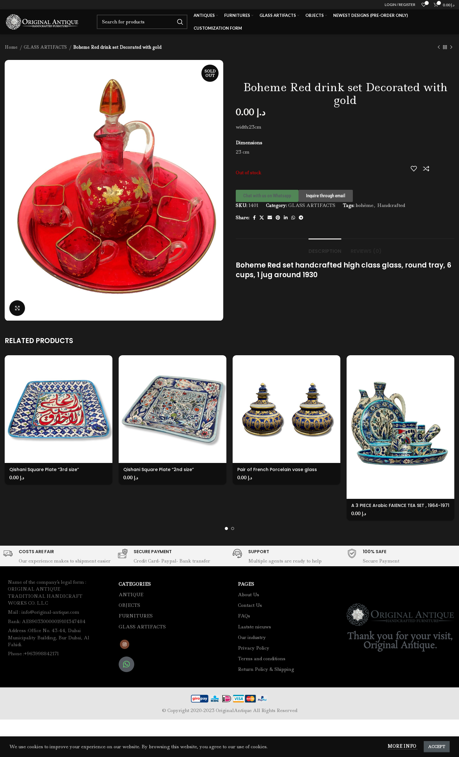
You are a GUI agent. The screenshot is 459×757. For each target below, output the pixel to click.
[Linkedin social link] (285, 218)
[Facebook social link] (254, 218)
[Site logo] (43, 21)
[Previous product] (439, 47)
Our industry (252, 637)
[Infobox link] (57, 557)
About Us (248, 595)
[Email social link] (270, 218)
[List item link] (50, 637)
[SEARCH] (180, 22)
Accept (436, 746)
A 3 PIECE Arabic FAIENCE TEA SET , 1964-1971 (400, 505)
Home (12, 47)
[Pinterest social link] (278, 218)
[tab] (324, 248)
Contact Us (250, 605)
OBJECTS (129, 605)
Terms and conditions (261, 659)
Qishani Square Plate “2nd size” (158, 469)
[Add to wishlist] (414, 168)
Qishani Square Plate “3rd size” (44, 469)
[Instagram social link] (124, 644)
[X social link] (262, 218)
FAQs (244, 616)
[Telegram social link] (301, 218)
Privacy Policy (253, 648)
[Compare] (426, 168)
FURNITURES (136, 616)
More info (402, 746)
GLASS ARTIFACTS (46, 47)
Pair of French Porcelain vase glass (277, 469)
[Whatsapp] (126, 664)
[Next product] (451, 47)
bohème (364, 205)
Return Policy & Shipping (266, 669)
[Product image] (58, 409)
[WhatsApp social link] (293, 218)
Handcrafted (391, 205)
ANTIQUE (131, 595)
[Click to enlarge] (17, 308)
